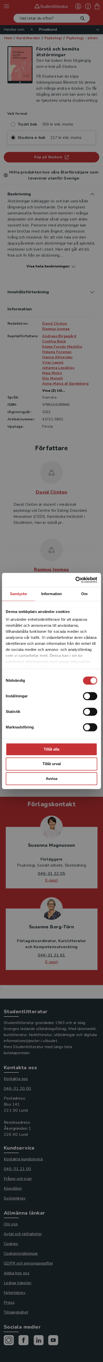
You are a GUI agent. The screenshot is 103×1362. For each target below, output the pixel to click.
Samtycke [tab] (18, 594)
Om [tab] (84, 594)
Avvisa (51, 778)
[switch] (90, 696)
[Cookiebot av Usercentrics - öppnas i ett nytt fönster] (75, 580)
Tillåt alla (51, 749)
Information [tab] (51, 594)
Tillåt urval (51, 764)
